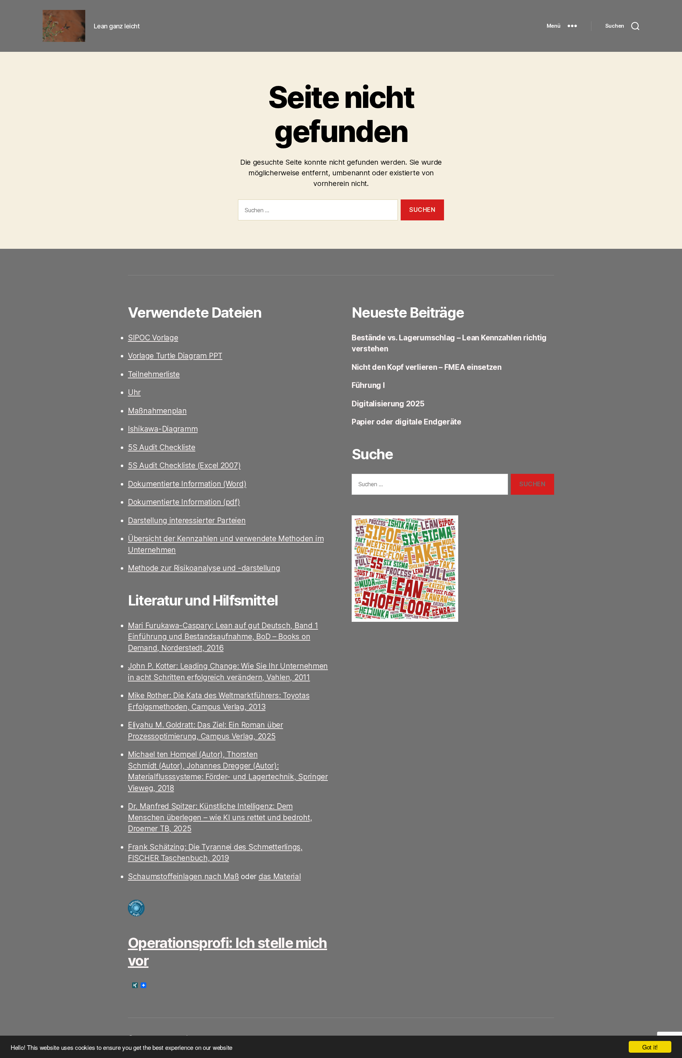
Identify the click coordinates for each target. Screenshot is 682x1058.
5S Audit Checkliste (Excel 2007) (184, 465)
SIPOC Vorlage (153, 337)
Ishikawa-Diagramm (162, 428)
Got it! (650, 1046)
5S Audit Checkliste (161, 447)
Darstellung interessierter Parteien (187, 520)
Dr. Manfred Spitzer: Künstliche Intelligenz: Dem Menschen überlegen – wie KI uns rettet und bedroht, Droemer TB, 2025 (220, 817)
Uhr (134, 392)
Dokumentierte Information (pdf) (184, 502)
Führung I (368, 385)
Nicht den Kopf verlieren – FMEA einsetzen (427, 367)
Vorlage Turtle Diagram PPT (175, 355)
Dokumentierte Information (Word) (187, 483)
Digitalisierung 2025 (388, 403)
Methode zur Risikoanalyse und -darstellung (204, 568)
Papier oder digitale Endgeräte (406, 421)
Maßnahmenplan (157, 410)
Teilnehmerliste (154, 374)
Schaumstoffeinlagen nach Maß (183, 876)
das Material (280, 876)
